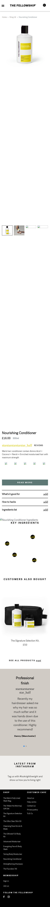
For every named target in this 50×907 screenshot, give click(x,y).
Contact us (31, 806)
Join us (6, 886)
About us (30, 798)
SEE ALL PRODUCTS (25, 660)
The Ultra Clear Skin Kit (12, 821)
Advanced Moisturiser (12, 841)
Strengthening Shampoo (13, 864)
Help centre (31, 802)
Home (4, 17)
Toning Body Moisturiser (12, 854)
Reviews (38, 445)
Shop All (12, 17)
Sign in (6, 881)
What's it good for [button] (11, 494)
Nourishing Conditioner (12, 859)
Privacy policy (32, 809)
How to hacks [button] (9, 501)
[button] (24, 746)
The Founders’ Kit (10, 869)
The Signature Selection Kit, (25, 640)
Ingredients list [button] (9, 509)
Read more (25, 482)
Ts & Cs (30, 813)
